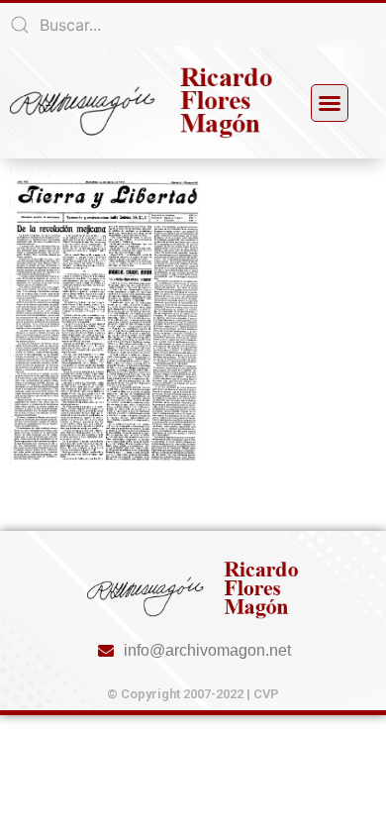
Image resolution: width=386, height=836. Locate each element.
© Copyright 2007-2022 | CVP (193, 693)
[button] (329, 103)
